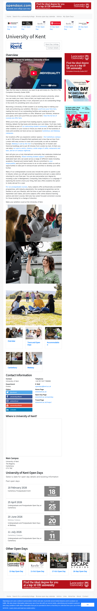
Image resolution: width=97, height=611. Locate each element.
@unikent (13, 392)
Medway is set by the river (21, 144)
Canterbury (12, 367)
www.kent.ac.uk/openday (44, 397)
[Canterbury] (14, 358)
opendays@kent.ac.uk (43, 386)
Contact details (53, 48)
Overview (11, 341)
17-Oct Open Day (58, 571)
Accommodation (53, 343)
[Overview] (14, 332)
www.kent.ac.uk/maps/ (43, 402)
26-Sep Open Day (80, 571)
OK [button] (88, 604)
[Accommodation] (53, 333)
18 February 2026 (17, 487)
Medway (30, 367)
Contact (85, 596)
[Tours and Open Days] (34, 333)
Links (65, 596)
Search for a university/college (23, 16)
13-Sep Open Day (16, 571)
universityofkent (16, 397)
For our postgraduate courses (16, 187)
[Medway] (34, 358)
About (79, 596)
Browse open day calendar (45, 16)
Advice (59, 16)
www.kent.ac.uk (41, 392)
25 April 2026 (15, 502)
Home (9, 16)
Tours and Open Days (33, 343)
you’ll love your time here (47, 109)
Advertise (71, 596)
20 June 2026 (15, 516)
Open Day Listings (52, 44)
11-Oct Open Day (37, 571)
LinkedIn (13, 410)
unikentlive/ (14, 401)
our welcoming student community (34, 126)
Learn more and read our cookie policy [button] (22, 608)
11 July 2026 (15, 532)
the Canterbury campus (52, 137)
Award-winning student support (33, 157)
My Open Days (68, 16)
